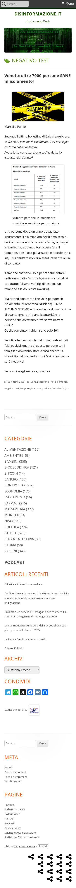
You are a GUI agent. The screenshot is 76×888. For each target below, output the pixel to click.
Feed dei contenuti (15, 772)
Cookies (9, 805)
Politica (11, 527)
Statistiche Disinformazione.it (21, 837)
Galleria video (12, 814)
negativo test (11, 388)
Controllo (14, 485)
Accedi (8, 767)
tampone (25, 388)
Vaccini (10, 551)
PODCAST (14, 562)
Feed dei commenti (15, 777)
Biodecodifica (16, 467)
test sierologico (60, 388)
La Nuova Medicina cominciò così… (25, 639)
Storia (10, 545)
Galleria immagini (14, 809)
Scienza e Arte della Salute (20, 832)
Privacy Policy (12, 828)
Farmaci (11, 503)
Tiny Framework (24, 846)
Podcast (9, 823)
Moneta (11, 515)
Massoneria (14, 509)
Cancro (11, 479)
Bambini (11, 461)
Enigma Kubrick (13, 648)
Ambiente (12, 455)
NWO (8, 521)
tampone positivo (41, 388)
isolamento (61, 381)
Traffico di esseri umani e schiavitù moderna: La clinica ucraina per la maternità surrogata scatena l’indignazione (37, 598)
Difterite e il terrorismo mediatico (24, 584)
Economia (13, 491)
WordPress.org (13, 781)
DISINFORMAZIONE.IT (38, 14)
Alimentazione (17, 449)
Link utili (9, 819)
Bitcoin (11, 473)
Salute (10, 533)
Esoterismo (14, 497)
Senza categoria (40, 381)
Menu (70, 3)
